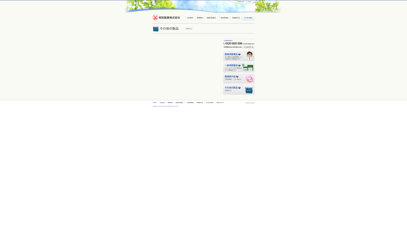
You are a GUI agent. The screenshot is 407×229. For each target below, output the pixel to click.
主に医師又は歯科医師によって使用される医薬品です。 (234, 58)
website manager (250, 102)
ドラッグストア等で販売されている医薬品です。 (234, 69)
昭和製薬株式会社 (166, 17)
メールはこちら (248, 47)
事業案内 (200, 18)
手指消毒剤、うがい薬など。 (234, 79)
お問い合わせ (241, 1)
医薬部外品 (236, 18)
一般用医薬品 (224, 18)
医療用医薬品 (211, 18)
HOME (248, 1)
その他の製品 (248, 18)
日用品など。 (229, 90)
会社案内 (190, 18)
